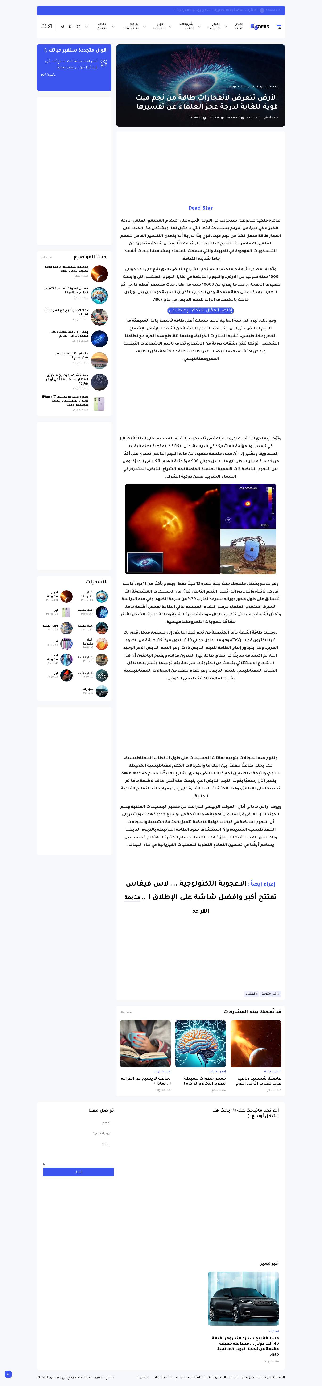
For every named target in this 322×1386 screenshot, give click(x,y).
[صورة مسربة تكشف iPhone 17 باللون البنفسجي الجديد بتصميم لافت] (99, 403)
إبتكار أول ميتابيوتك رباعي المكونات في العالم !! (69, 334)
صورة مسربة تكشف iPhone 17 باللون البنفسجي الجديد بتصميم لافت (65, 401)
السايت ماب (162, 1378)
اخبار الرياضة (214, 27)
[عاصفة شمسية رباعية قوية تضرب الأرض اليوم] (256, 1043)
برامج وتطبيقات (130, 27)
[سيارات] (102, 691)
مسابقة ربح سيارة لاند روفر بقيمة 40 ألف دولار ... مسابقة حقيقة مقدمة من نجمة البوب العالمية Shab (245, 1347)
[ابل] (66, 612)
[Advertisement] (200, 168)
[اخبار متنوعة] (102, 596)
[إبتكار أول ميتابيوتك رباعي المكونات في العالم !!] (99, 338)
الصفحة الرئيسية (264, 87)
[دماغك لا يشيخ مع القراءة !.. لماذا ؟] (145, 1043)
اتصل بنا (142, 1378)
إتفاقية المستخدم (190, 1378)
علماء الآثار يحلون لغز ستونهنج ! (71, 356)
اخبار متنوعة (159, 27)
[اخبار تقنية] (102, 612)
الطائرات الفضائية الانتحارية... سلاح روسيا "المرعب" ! (216, 10)
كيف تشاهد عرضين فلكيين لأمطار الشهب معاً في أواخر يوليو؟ (67, 379)
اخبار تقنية (239, 27)
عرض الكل (126, 1012)
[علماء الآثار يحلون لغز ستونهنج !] (99, 360)
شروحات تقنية (187, 27)
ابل (55, 610)
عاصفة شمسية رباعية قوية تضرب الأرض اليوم (258, 1081)
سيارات (87, 689)
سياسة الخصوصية (223, 1378)
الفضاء (250, 994)
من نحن (248, 1378)
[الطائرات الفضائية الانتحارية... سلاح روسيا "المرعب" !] (262, 10)
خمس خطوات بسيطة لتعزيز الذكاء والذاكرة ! (205, 1081)
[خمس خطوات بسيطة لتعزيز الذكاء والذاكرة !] (200, 1043)
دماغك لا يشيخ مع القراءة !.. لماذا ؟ (146, 1081)
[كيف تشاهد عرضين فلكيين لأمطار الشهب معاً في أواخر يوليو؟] (99, 382)
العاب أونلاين (102, 27)
